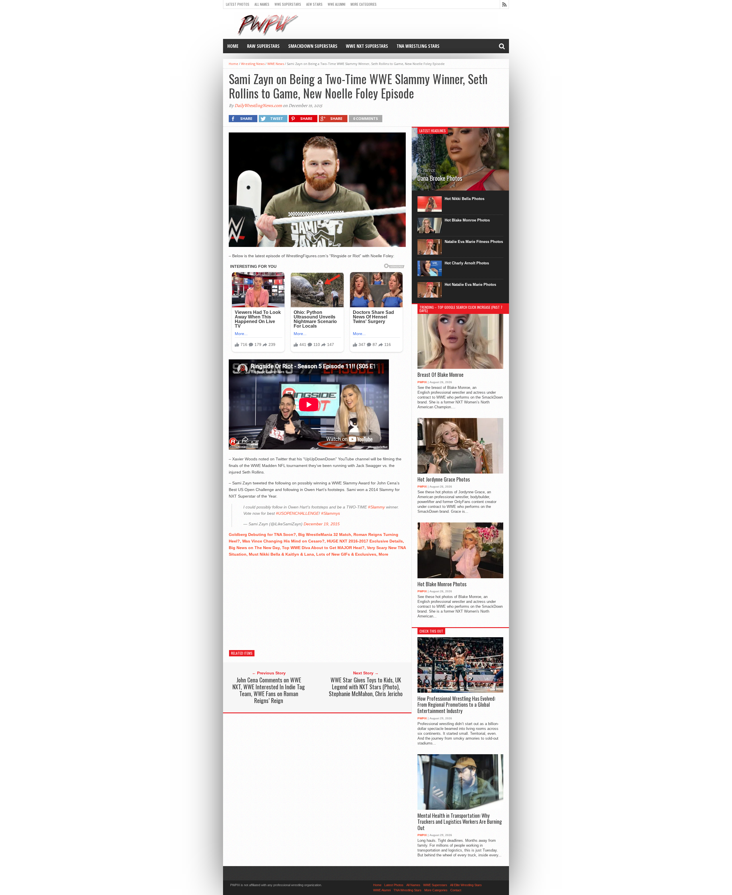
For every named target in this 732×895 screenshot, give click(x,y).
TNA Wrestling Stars (418, 46)
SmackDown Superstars (312, 46)
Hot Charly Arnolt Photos (467, 263)
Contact (455, 890)
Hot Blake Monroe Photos (467, 220)
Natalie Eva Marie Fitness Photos (474, 241)
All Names (261, 4)
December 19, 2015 (322, 524)
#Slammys (330, 513)
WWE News (275, 64)
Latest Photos (237, 4)
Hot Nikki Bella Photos (464, 199)
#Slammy (376, 507)
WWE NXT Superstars (367, 46)
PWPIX (422, 382)
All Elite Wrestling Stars (466, 885)
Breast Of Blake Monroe (440, 375)
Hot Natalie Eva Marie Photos (470, 284)
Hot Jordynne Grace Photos (443, 479)
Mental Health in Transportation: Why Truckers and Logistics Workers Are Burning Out (459, 822)
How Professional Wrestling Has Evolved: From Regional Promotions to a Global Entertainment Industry (456, 705)
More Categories (364, 4)
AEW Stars (314, 4)
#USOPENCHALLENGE (297, 513)
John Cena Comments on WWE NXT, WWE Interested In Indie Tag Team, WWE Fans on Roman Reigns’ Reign (268, 690)
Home (232, 46)
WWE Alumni (336, 4)
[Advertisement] (317, 602)
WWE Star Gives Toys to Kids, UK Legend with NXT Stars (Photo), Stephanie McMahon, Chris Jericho (366, 686)
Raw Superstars (263, 46)
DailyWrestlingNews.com (258, 105)
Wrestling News (252, 64)
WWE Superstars (287, 4)
